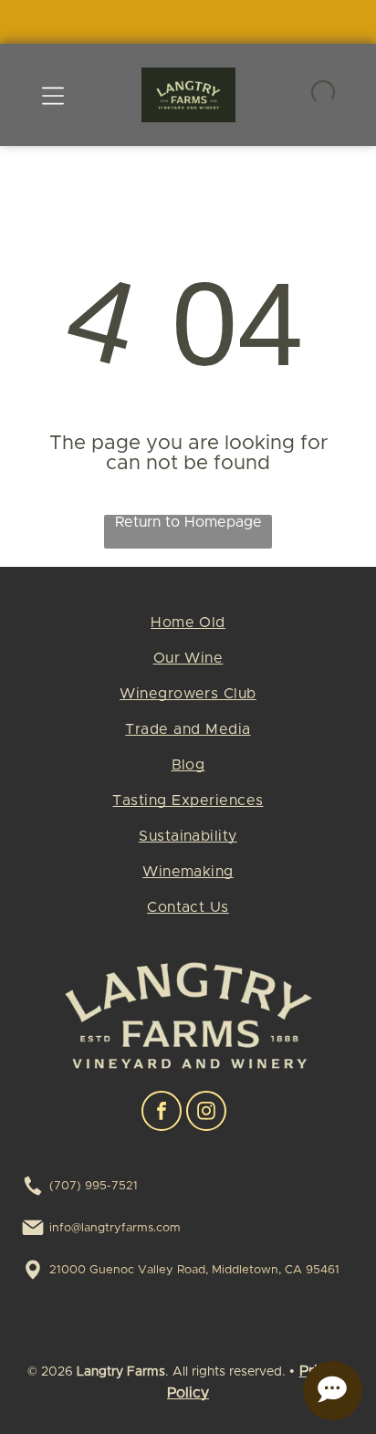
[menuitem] (187, 629)
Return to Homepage (188, 522)
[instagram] (206, 1113)
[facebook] (161, 1113)
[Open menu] (53, 95)
